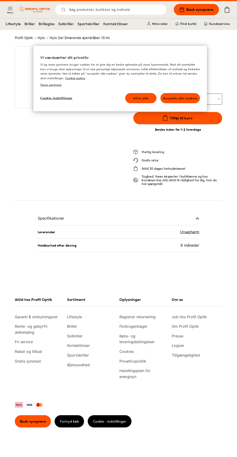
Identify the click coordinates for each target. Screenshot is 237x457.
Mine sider (160, 24)
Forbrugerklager (133, 326)
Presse (177, 336)
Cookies (126, 351)
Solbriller (66, 23)
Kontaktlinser (115, 23)
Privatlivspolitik (132, 361)
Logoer (178, 345)
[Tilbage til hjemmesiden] (34, 9)
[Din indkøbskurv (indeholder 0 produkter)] (227, 9)
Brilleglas (47, 23)
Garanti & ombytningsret (36, 317)
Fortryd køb (69, 421)
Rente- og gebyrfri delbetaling (31, 329)
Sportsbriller (89, 23)
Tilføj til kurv (181, 118)
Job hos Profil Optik (189, 317)
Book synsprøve (199, 9)
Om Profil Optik (185, 326)
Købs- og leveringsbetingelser (137, 339)
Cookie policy (75, 78)
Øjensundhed (78, 365)
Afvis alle (141, 98)
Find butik (188, 24)
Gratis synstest (28, 361)
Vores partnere (51, 85)
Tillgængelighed (186, 355)
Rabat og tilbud (28, 351)
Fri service (24, 341)
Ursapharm (189, 232)
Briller (30, 23)
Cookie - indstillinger (109, 421)
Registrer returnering (137, 317)
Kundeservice (219, 24)
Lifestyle (13, 23)
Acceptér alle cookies (180, 98)
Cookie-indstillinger (56, 98)
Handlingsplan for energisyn (134, 373)
